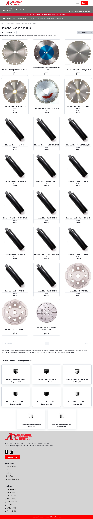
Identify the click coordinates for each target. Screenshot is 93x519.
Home (2, 23)
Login (84, 3)
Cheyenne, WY (10, 23)
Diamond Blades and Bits (29, 23)
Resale (18, 23)
